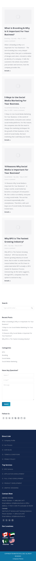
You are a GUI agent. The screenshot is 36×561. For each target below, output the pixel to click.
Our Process (8, 445)
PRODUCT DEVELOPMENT (13, 483)
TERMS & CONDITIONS (12, 454)
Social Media (8, 177)
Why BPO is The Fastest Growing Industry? (16, 339)
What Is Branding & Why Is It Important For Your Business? (17, 31)
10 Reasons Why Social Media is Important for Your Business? (16, 169)
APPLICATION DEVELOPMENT (14, 474)
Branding (7, 38)
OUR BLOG (8, 450)
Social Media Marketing (11, 108)
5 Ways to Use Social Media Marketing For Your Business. (15, 100)
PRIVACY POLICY (9, 459)
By (14, 38)
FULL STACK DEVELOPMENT (13, 478)
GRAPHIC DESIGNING (11, 488)
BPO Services (8, 469)
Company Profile (9, 440)
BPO (5, 246)
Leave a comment (9, 41)
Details (6, 71)
